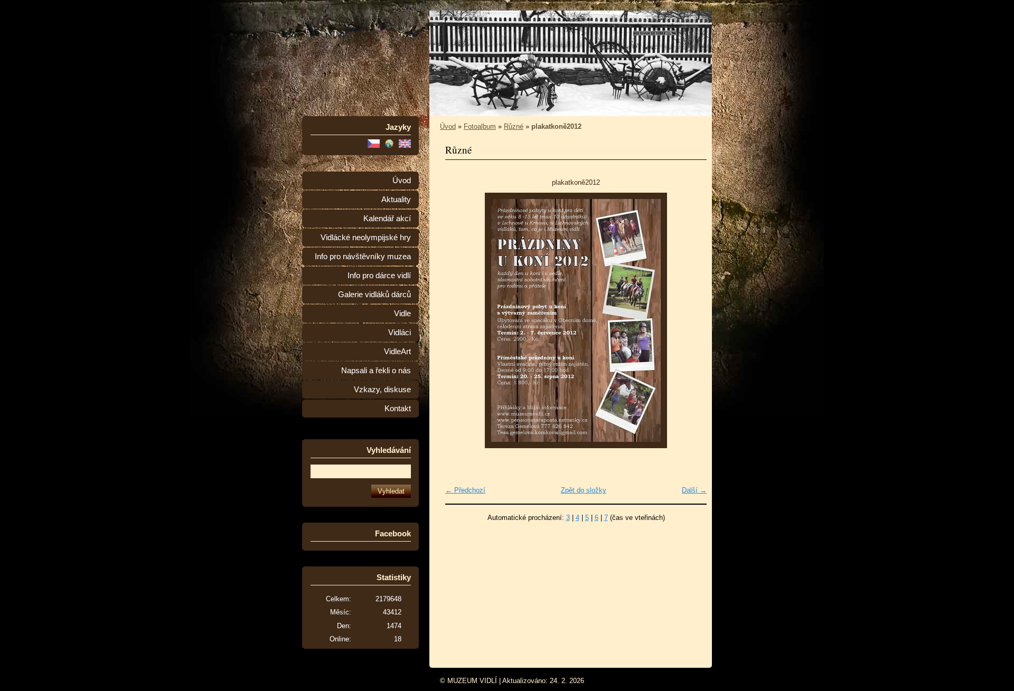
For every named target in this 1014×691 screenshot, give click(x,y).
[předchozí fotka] (462, 320)
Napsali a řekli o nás (376, 370)
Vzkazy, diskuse (382, 389)
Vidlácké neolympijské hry (366, 237)
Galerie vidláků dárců (374, 294)
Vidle (402, 313)
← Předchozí (465, 490)
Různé (513, 126)
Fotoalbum (480, 126)
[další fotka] (689, 320)
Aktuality (396, 199)
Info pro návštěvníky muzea (363, 256)
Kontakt (397, 408)
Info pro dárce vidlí (379, 275)
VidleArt (397, 351)
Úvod (401, 180)
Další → (694, 490)
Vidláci (399, 332)
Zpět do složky (583, 490)
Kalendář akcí (387, 218)
